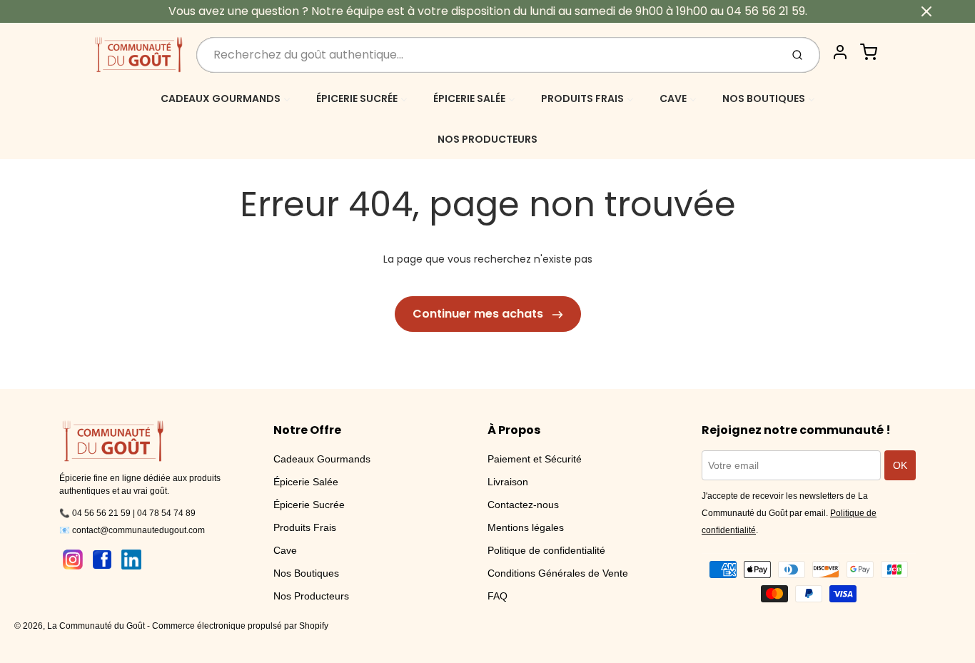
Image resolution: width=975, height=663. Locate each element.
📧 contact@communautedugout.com (132, 530)
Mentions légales (525, 527)
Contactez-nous (523, 504)
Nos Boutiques (306, 573)
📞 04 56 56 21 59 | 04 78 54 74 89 (127, 513)
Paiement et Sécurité (534, 459)
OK (900, 465)
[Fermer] (926, 11)
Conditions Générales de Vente (557, 573)
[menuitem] (225, 98)
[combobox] (487, 55)
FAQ (497, 596)
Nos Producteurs (311, 596)
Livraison (507, 481)
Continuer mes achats (479, 313)
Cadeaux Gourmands (321, 459)
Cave (285, 550)
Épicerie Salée (305, 481)
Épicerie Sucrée (309, 504)
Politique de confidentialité (546, 550)
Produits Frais (304, 527)
